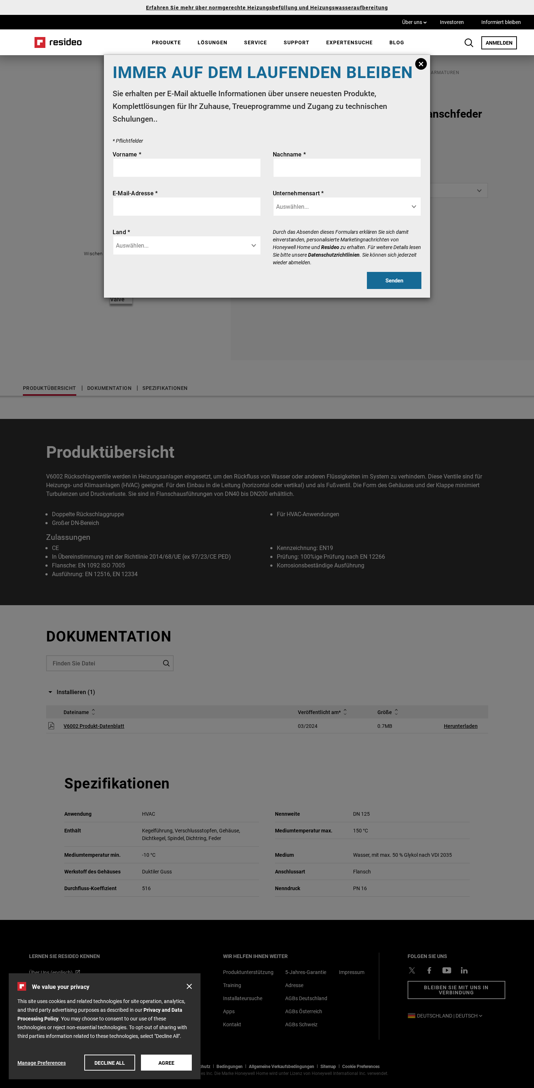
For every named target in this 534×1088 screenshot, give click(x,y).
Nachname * (289, 154)
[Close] (421, 64)
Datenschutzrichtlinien (334, 254)
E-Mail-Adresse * (135, 193)
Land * (121, 232)
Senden (394, 280)
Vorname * (127, 154)
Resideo (330, 247)
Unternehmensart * (298, 193)
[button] (189, 986)
